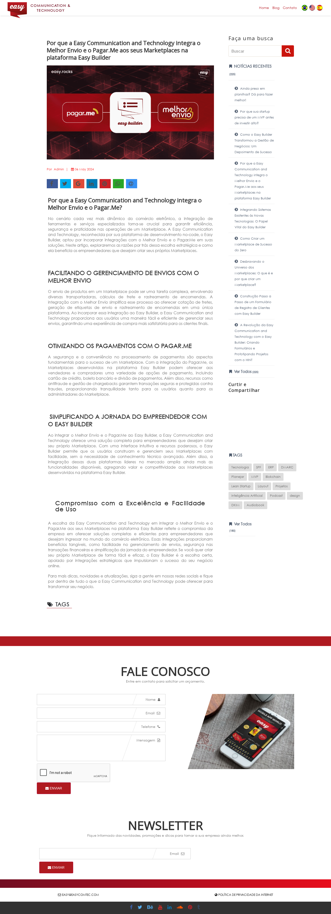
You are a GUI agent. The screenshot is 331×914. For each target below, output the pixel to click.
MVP (254, 477)
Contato (290, 7)
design (295, 496)
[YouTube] (160, 908)
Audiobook (255, 505)
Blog (275, 7)
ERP (271, 467)
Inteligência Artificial (247, 496)
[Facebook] (132, 908)
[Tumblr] (199, 908)
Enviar (55, 788)
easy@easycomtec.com (80, 895)
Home (264, 7)
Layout (263, 486)
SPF (258, 467)
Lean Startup (241, 486)
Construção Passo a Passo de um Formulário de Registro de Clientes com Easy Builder (253, 305)
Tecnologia (240, 467)
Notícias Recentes (250, 69)
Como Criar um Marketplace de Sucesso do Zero (253, 244)
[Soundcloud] (180, 908)
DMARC (287, 467)
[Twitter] (140, 908)
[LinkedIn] (170, 908)
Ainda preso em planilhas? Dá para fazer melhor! (254, 94)
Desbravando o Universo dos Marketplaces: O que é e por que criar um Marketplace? (254, 273)
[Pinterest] (190, 908)
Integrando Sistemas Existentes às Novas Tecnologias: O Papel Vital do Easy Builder (253, 218)
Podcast (276, 496)
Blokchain (273, 477)
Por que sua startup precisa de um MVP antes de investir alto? (254, 117)
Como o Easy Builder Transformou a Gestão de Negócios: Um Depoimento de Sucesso (254, 143)
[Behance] (150, 908)
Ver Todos (246, 371)
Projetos (282, 486)
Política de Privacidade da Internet (245, 895)
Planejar (237, 477)
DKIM (235, 505)
